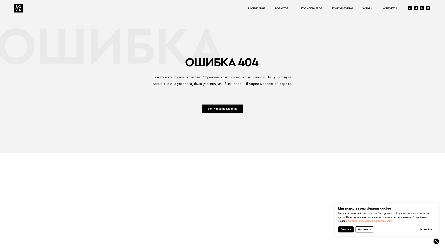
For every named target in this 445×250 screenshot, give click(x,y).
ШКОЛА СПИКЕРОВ (310, 8)
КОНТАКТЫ (389, 8)
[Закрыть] (436, 241)
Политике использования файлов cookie (369, 220)
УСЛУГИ (367, 8)
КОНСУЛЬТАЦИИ (342, 8)
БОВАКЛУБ (281, 8)
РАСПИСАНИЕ (256, 8)
